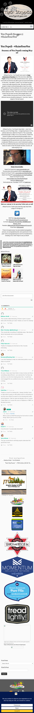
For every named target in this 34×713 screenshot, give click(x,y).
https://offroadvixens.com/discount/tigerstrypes (14, 644)
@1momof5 (28, 225)
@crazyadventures (23, 220)
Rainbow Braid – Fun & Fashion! (11, 460)
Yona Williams (5, 371)
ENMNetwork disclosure (7, 247)
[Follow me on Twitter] (5, 27)
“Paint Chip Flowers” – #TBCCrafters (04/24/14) (18, 463)
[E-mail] (3, 27)
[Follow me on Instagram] (8, 27)
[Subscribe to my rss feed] (2, 27)
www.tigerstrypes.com (28, 241)
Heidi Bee (12, 413)
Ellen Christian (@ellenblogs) (9, 330)
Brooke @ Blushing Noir (8, 357)
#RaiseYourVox (19, 180)
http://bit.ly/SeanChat (19, 218)
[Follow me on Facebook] (7, 27)
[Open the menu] (31, 26)
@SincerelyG (20, 227)
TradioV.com (27, 182)
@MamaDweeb (12, 225)
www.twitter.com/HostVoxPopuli (23, 173)
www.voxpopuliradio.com (22, 169)
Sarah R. (3, 426)
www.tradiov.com (26, 171)
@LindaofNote (19, 221)
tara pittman (4, 438)
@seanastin (12, 221)
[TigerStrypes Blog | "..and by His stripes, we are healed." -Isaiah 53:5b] (17, 11)
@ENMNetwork (27, 221)
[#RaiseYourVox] (17, 64)
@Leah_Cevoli (17, 223)
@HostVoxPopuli (13, 220)
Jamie (5, 411)
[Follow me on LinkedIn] (11, 27)
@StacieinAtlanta (20, 225)
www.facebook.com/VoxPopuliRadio (22, 175)
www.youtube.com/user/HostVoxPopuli (17, 178)
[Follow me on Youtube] (9, 27)
